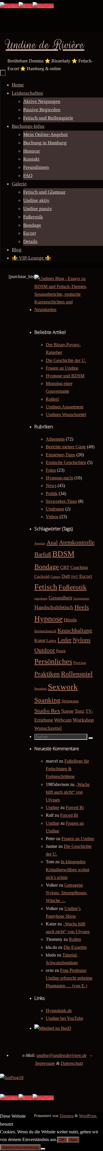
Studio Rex (47, 711)
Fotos (51, 470)
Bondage (46, 566)
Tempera (67, 1115)
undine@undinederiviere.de (62, 1055)
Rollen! (52, 399)
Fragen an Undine (62, 368)
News (51, 485)
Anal (52, 542)
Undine (52, 807)
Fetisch (45, 587)
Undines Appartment (64, 406)
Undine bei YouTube (64, 1018)
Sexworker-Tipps (61, 501)
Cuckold (41, 576)
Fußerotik (72, 587)
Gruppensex (81, 598)
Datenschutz (72, 1063)
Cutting (55, 576)
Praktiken (47, 674)
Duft (66, 576)
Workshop (83, 720)
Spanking (47, 700)
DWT (74, 576)
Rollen (75, 939)
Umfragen (55, 508)
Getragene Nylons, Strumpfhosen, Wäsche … (67, 893)
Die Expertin (75, 947)
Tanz (79, 711)
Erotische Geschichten (66, 462)
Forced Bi (75, 807)
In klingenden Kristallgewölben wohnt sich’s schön (67, 869)
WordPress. (88, 1115)
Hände (70, 620)
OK (62, 1140)
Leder (65, 640)
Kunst (39, 640)
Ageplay (39, 543)
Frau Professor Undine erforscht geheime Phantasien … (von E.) (69, 978)
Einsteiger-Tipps (60, 454)
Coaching (79, 567)
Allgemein (55, 439)
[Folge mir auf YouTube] (43, 5)
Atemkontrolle (76, 542)
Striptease (70, 701)
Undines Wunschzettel (66, 414)
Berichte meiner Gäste (66, 446)
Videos (52, 516)
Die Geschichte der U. (66, 360)
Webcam (63, 720)
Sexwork (63, 686)
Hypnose (48, 619)
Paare (61, 651)
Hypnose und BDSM (65, 375)
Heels (81, 607)
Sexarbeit (40, 688)
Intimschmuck (45, 631)
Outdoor (44, 650)
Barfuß (42, 554)
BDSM (63, 554)
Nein (73, 1140)
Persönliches (53, 661)
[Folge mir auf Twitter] (9, 5)
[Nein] (43, 1149)
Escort (85, 576)
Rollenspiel (77, 674)
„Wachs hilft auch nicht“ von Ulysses (68, 792)
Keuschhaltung (75, 630)
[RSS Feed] (26, 5)
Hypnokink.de (59, 1010)
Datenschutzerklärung (20, 1147)
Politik (52, 493)
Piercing (79, 662)
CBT (64, 567)
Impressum (45, 1063)
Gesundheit (60, 598)
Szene (67, 711)
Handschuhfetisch (53, 607)
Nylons (81, 640)
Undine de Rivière (45, 45)
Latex (51, 640)
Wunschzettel (48, 728)
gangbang (40, 598)
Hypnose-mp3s (59, 477)
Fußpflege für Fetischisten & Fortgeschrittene (67, 769)
